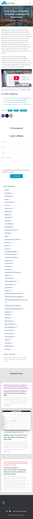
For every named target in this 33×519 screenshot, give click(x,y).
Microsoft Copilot (9, 324)
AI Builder (7, 314)
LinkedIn (6, 511)
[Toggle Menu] (29, 3)
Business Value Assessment (12, 272)
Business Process (9, 202)
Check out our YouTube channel (13, 98)
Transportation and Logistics (12, 239)
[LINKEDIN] (3, 503)
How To (16, 110)
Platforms (7, 275)
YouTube (9, 511)
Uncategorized (8, 346)
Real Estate (8, 233)
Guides (10, 110)
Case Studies (7, 193)
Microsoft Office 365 (10, 281)
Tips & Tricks (8, 208)
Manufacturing (9, 227)
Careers (6, 190)
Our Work (6, 245)
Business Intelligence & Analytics (14, 296)
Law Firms (7, 220)
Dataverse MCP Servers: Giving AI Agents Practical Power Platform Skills (15, 393)
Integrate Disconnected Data (12, 305)
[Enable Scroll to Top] (30, 516)
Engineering (8, 217)
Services (6, 248)
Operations (8, 266)
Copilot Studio (8, 196)
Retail (6, 236)
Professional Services (11, 230)
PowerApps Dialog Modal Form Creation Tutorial (17, 104)
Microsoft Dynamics (10, 327)
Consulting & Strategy (10, 251)
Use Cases (7, 349)
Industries (7, 214)
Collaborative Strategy (11, 257)
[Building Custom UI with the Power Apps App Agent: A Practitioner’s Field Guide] (16, 420)
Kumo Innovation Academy (19, 511)
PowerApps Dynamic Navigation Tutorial (15, 102)
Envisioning (8, 269)
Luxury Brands (8, 223)
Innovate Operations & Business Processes (16, 299)
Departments (8, 260)
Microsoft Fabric (9, 330)
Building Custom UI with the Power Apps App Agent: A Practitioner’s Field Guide (15, 437)
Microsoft (7, 242)
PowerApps (23, 110)
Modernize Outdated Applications (14, 308)
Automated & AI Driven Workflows (14, 293)
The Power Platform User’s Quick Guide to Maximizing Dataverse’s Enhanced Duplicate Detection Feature (15, 471)
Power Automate (9, 336)
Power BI (7, 339)
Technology (7, 312)
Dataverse (7, 317)
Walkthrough (8, 211)
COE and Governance (10, 254)
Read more (7, 405)
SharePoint (8, 287)
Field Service (8, 263)
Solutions (7, 290)
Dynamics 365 (9, 278)
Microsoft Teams (9, 333)
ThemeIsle (22, 515)
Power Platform (9, 284)
